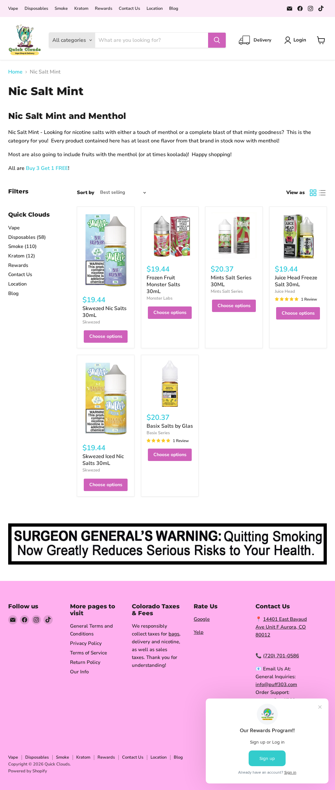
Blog (173, 8)
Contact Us (129, 8)
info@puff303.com (276, 684)
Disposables (36, 8)
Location (155, 8)
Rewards (103, 8)
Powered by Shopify (27, 771)
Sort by (85, 192)
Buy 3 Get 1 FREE (47, 168)
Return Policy (85, 662)
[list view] (322, 192)
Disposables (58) (27, 237)
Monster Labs (159, 298)
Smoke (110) (22, 246)
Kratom (81, 8)
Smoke (61, 8)
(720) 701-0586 (281, 655)
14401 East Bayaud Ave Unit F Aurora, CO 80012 (281, 627)
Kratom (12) (21, 256)
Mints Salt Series (227, 291)
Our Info (79, 671)
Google (202, 619)
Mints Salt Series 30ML (231, 281)
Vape (13, 8)
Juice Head (285, 291)
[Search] (217, 40)
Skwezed (91, 322)
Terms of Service (88, 653)
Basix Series (158, 433)
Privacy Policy (86, 643)
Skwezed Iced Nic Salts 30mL (103, 460)
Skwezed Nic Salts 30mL (104, 312)
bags (173, 634)
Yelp (198, 632)
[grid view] (313, 192)
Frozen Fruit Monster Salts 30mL (163, 284)
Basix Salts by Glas (170, 426)
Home (15, 72)
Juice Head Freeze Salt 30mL (296, 281)
